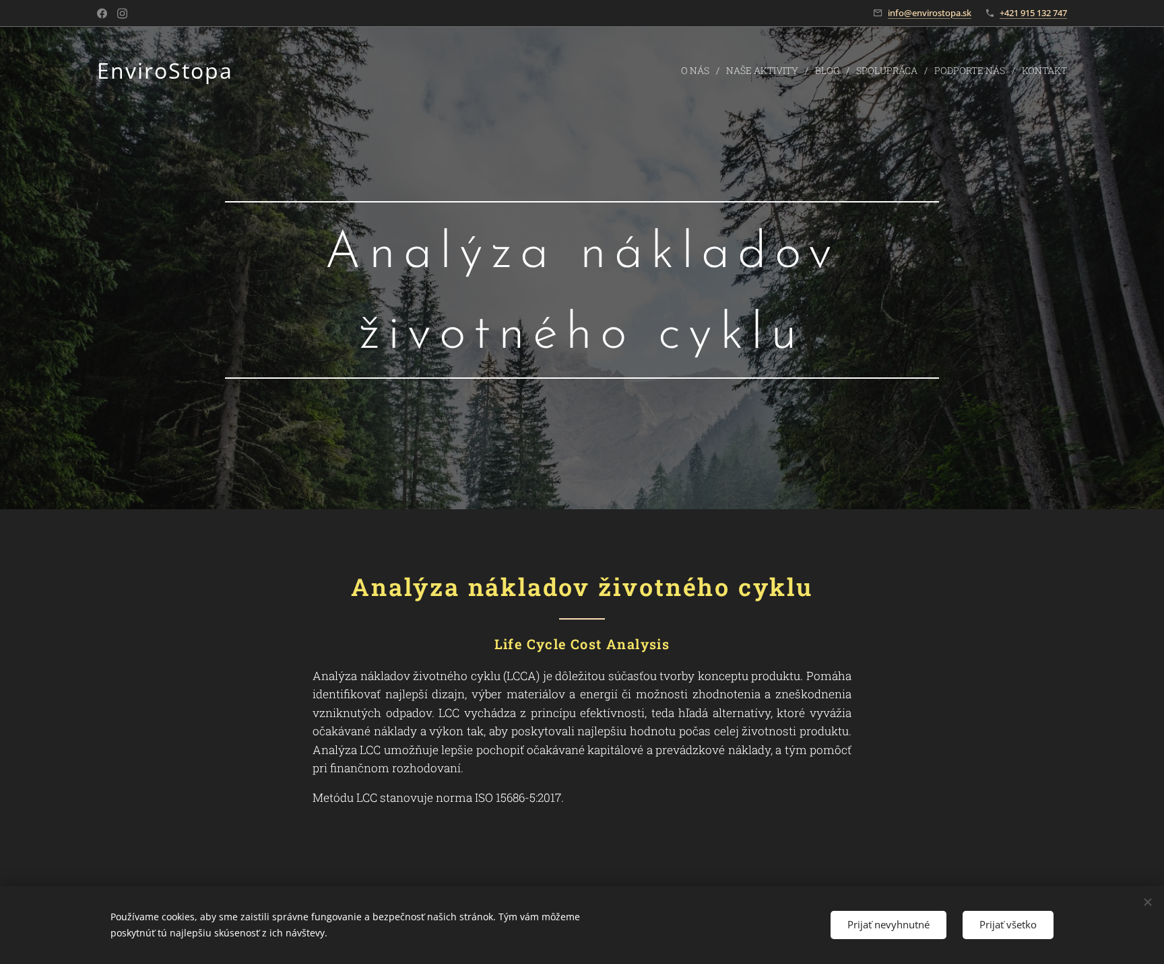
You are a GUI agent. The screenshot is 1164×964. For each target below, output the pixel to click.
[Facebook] (102, 13)
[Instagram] (122, 13)
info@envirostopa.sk (929, 13)
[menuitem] (698, 70)
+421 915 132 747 (1033, 13)
